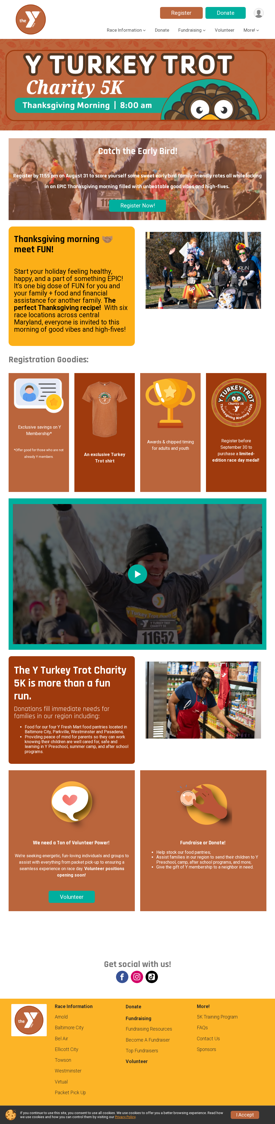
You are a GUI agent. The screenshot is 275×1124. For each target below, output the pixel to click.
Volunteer (224, 30)
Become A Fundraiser (148, 1040)
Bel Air (61, 1038)
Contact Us (208, 1038)
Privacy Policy (125, 1117)
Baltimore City (69, 1027)
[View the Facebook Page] (122, 977)
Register (181, 13)
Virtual (61, 1082)
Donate (225, 13)
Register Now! (137, 205)
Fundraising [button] (190, 30)
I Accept (245, 1115)
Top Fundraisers (142, 1050)
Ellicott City (66, 1049)
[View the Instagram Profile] (137, 977)
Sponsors (206, 1049)
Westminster (68, 1071)
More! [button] (249, 30)
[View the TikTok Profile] (152, 977)
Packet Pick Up (70, 1092)
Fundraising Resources (149, 1029)
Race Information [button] (124, 30)
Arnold (61, 1017)
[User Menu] (259, 13)
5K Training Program (217, 1017)
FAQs (202, 1027)
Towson (63, 1060)
